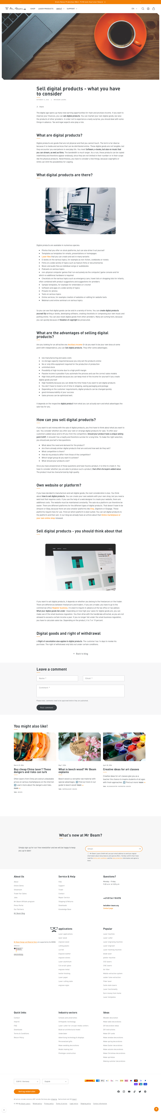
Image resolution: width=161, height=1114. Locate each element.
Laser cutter (108, 938)
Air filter (106, 969)
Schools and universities (68, 1018)
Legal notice (74, 1103)
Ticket (61, 889)
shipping (54, 1099)
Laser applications (66, 934)
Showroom (18, 889)
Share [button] (41, 106)
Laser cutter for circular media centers (73, 1025)
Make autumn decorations (113, 1049)
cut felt (61, 950)
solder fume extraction (112, 977)
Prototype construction (67, 1053)
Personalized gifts (65, 1041)
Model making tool (66, 1049)
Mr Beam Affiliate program (24, 901)
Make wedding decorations (69, 1045)
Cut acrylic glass (65, 965)
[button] (60, 8)
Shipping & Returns (66, 901)
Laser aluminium (65, 961)
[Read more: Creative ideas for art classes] (124, 746)
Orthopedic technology (67, 1022)
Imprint (16, 1022)
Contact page (108, 908)
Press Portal (18, 905)
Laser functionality (110, 989)
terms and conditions (100, 858)
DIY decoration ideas (111, 1025)
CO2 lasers (107, 961)
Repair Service (64, 897)
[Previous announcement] (21, 2)
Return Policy (19, 1037)
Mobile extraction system (112, 973)
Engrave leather (65, 953)
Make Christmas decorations (114, 1053)
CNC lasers (107, 965)
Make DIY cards (109, 1033)
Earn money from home (112, 993)
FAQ (60, 882)
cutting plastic (64, 946)
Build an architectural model (69, 1029)
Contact (61, 893)
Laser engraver (109, 946)
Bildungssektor (112, 786)
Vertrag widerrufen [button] (26, 1091)
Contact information (100, 1103)
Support (62, 885)
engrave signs (64, 985)
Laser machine (109, 934)
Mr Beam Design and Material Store (25, 942)
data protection (117, 858)
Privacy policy (49, 1103)
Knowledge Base (65, 909)
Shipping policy (86, 1103)
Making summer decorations (114, 1061)
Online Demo (19, 885)
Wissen (20, 792)
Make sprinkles (109, 1057)
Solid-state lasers (110, 985)
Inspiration (122, 786)
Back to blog (82, 653)
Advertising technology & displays (71, 1037)
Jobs (15, 897)
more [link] (16, 788)
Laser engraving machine (113, 942)
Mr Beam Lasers (24, 1104)
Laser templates (109, 997)
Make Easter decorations (112, 1045)
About (16, 882)
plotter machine (109, 957)
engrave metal (64, 969)
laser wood (63, 938)
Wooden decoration (110, 1018)
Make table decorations (112, 1022)
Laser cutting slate (66, 981)
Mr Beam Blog (19, 913)
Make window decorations (113, 1037)
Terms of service (61, 1103)
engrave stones (64, 957)
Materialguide (67, 789)
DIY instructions (109, 1029)
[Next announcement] (140, 2)
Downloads (63, 905)
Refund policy (37, 1103)
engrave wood (64, 942)
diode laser (107, 953)
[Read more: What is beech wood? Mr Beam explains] (80, 746)
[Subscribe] (139, 849)
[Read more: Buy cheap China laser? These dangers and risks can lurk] (35, 746)
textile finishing (64, 973)
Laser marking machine (112, 950)
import (74, 1099)
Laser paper (63, 977)
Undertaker (63, 1033)
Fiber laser (107, 981)
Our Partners (19, 909)
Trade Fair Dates (20, 893)
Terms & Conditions (21, 1033)
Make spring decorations (112, 1041)
